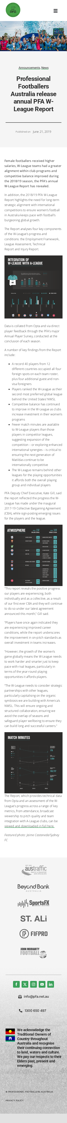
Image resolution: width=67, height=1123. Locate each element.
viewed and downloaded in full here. (29, 826)
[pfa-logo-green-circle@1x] (13, 4)
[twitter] (25, 984)
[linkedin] (50, 984)
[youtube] (42, 984)
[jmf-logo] (33, 947)
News (45, 68)
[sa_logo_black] (33, 917)
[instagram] (33, 984)
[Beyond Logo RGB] (33, 886)
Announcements (29, 68)
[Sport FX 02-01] (33, 901)
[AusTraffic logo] (33, 866)
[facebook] (16, 984)
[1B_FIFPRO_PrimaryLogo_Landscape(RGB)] (33, 931)
